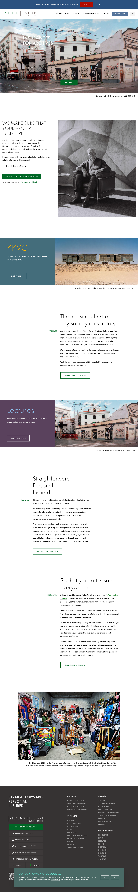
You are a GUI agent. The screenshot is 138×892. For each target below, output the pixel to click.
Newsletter (103, 835)
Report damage (105, 809)
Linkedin (102, 853)
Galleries (71, 841)
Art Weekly (73, 14)
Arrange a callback (29, 182)
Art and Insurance (106, 803)
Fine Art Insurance (75, 800)
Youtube (102, 856)
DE (133, 14)
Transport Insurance (76, 803)
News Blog (91, 14)
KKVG (100, 838)
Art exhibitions (74, 823)
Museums (71, 844)
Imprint (101, 824)
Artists (70, 829)
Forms (101, 844)
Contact (105, 14)
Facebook (102, 850)
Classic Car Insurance (77, 809)
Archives (71, 820)
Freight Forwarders (76, 838)
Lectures (102, 841)
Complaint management (109, 812)
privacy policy (55, 880)
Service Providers (75, 847)
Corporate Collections (77, 835)
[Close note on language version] (99, 4)
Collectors (72, 832)
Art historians (73, 826)
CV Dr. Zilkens (104, 806)
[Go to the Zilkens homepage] (20, 13)
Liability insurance (75, 806)
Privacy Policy (104, 821)
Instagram (103, 847)
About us (58, 14)
